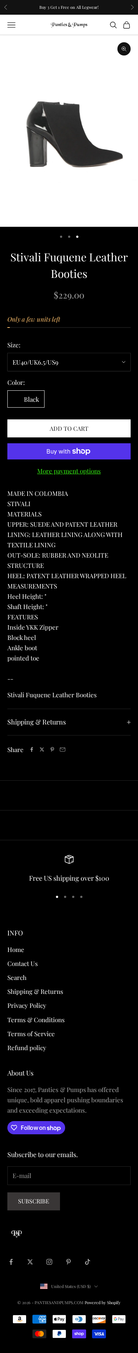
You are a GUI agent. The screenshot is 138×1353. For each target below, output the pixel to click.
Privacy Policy (26, 1005)
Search (16, 977)
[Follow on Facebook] (11, 1262)
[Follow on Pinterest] (68, 1262)
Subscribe (33, 1201)
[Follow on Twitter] (30, 1262)
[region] (69, 869)
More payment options (69, 471)
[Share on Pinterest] (52, 749)
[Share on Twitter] (42, 749)
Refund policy (26, 1048)
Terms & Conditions (36, 1020)
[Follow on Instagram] (49, 1262)
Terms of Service (31, 1034)
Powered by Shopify (103, 1302)
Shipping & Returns (35, 991)
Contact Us (22, 963)
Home (15, 949)
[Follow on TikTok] (87, 1262)
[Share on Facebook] (32, 749)
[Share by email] (63, 749)
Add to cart (69, 428)
